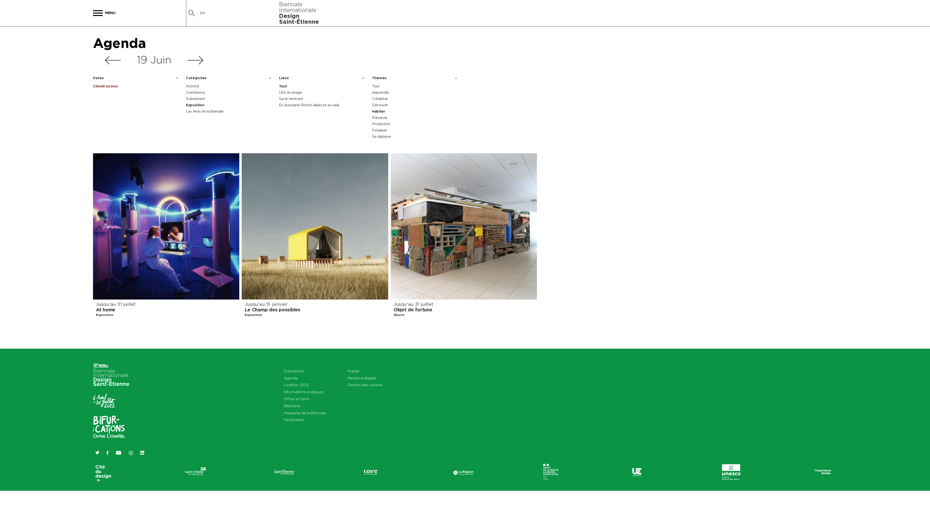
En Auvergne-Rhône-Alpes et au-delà (309, 105)
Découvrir (380, 105)
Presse (353, 371)
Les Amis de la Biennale (205, 111)
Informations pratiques (304, 392)
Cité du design (290, 92)
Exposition (195, 105)
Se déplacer (381, 136)
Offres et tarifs (297, 399)
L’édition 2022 (296, 385)
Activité (192, 86)
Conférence (195, 92)
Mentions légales (362, 378)
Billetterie (292, 406)
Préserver (380, 117)
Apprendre (380, 92)
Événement (195, 98)
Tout (283, 86)
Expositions (294, 371)
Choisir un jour (105, 86)
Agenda (119, 42)
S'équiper (379, 130)
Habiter (378, 111)
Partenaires (294, 420)
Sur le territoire (291, 98)
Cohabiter (380, 98)
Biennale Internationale (299, 13)
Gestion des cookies (365, 385)
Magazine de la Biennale (305, 413)
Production (381, 124)
